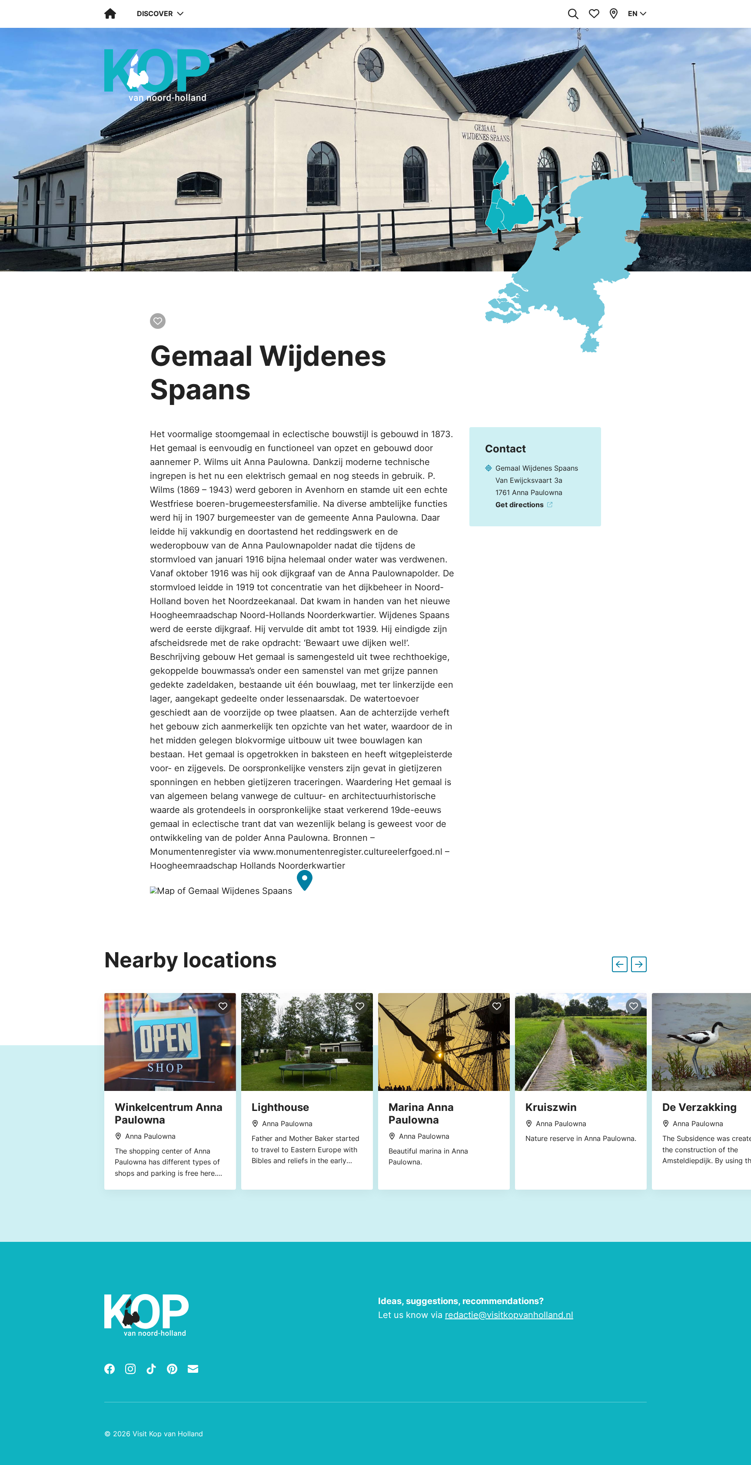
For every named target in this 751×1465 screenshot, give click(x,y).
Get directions (519, 504)
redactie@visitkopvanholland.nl (509, 1315)
